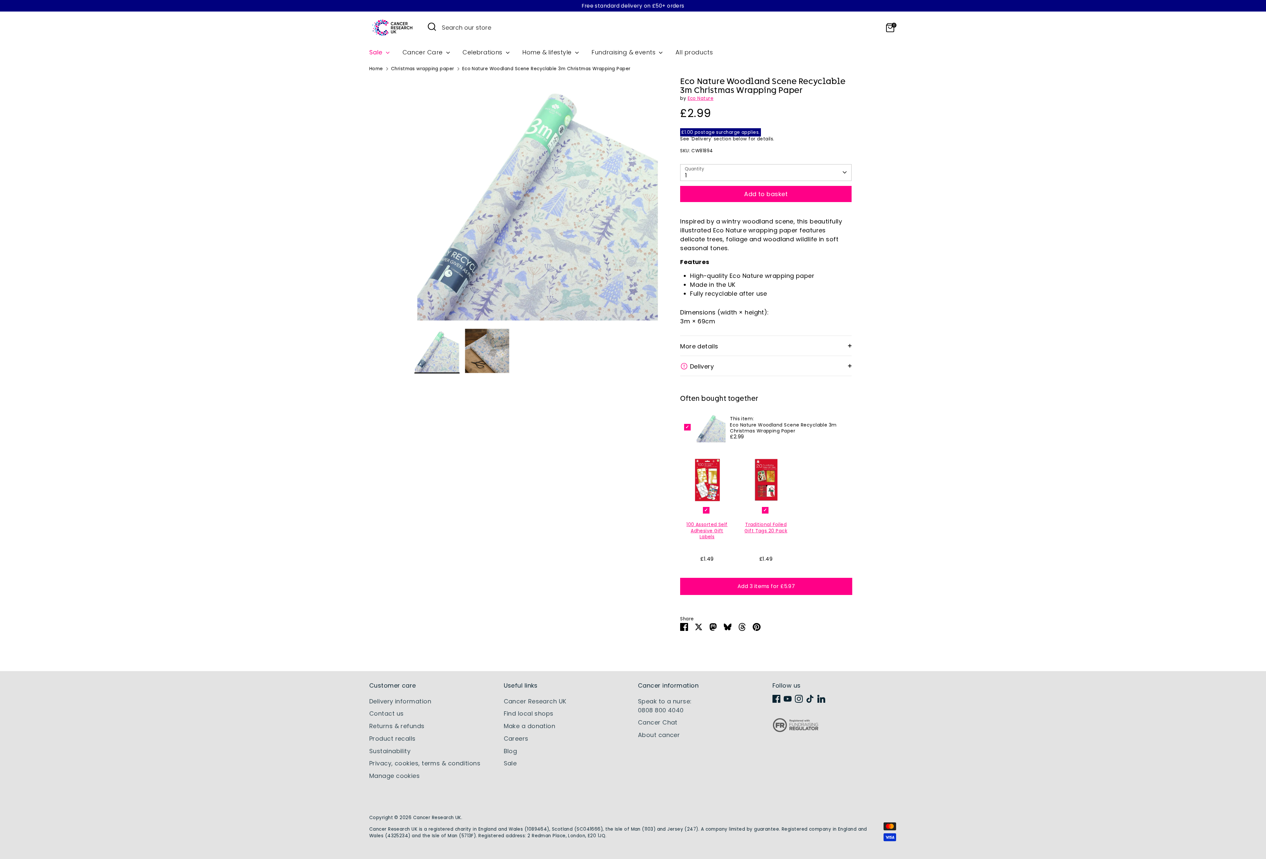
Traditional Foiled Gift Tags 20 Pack (765, 527)
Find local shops (529, 713)
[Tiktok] (810, 699)
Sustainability (389, 751)
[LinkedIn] (821, 699)
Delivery (702, 366)
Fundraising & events (624, 52)
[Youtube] (788, 699)
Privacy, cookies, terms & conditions (424, 763)
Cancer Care (423, 52)
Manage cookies (394, 776)
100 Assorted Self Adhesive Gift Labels (707, 530)
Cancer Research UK (535, 701)
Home (376, 69)
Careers (516, 738)
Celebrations (483, 52)
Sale (376, 52)
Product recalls (392, 738)
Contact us (386, 713)
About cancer (659, 735)
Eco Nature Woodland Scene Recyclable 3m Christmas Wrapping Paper (546, 69)
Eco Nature (701, 98)
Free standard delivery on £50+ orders (633, 6)
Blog (510, 751)
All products (694, 52)
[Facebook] (776, 699)
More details (699, 346)
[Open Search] (431, 26)
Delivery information (400, 701)
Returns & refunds (397, 726)
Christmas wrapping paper (422, 69)
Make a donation (530, 726)
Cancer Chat (658, 722)
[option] (537, 202)
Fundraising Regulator (795, 730)
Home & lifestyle (547, 52)
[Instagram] (799, 699)
